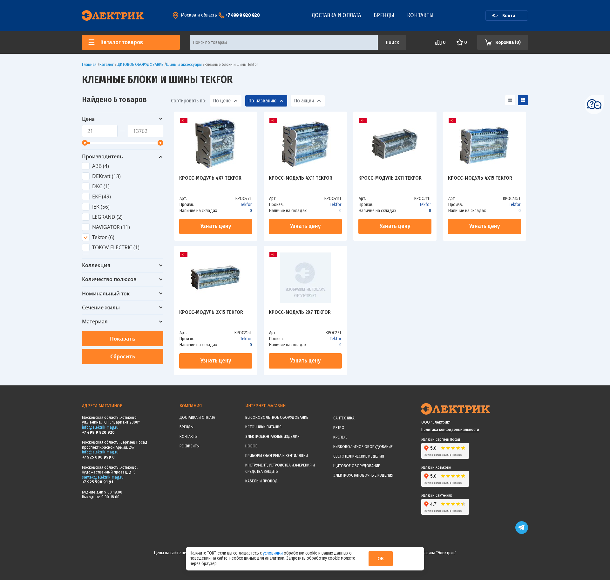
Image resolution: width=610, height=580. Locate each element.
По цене (222, 101)
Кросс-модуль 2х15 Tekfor (211, 312)
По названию (262, 101)
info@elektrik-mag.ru (100, 427)
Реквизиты (190, 446)
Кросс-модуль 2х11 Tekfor (390, 178)
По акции (304, 101)
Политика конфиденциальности (450, 429)
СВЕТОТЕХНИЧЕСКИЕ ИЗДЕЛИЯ (358, 456)
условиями (273, 553)
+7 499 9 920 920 (243, 15)
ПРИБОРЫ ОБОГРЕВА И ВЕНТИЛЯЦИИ (276, 455)
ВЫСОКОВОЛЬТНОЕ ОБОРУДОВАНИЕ (276, 417)
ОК (380, 559)
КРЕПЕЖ (340, 437)
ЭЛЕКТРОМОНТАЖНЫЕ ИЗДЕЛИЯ (272, 436)
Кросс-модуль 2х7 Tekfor (300, 312)
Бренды (384, 15)
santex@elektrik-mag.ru (103, 477)
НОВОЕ (251, 446)
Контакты (420, 15)
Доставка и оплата (336, 15)
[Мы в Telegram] (521, 532)
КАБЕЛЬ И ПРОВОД (261, 481)
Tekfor (246, 204)
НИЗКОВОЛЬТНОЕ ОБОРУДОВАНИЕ (363, 446)
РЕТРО (338, 427)
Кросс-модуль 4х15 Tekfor (480, 178)
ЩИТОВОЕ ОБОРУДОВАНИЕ (356, 465)
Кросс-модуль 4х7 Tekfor (210, 178)
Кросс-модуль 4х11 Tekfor (300, 178)
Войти (508, 15)
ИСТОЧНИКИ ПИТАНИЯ (263, 427)
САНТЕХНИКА (344, 418)
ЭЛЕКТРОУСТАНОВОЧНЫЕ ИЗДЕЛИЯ (363, 475)
